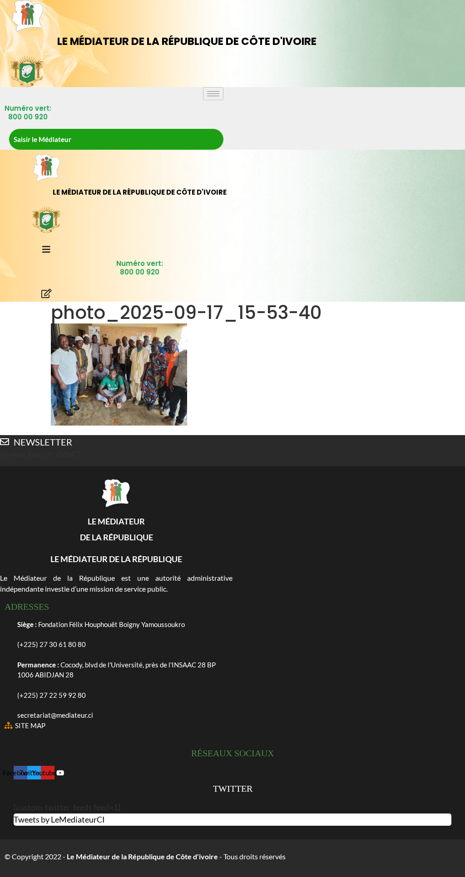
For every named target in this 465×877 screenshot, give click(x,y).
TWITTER (232, 789)
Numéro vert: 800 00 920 (28, 112)
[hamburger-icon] (213, 93)
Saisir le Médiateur (42, 139)
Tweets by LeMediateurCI (59, 819)
